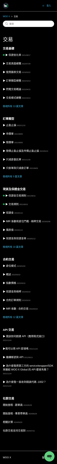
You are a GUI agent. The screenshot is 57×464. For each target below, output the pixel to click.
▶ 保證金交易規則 (15, 195)
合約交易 (8, 259)
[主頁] (6, 6)
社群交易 (8, 398)
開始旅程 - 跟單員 (13, 405)
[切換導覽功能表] (43, 5)
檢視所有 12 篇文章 (13, 317)
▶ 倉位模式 (9, 266)
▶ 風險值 (8, 230)
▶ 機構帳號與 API (13, 357)
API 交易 (8, 329)
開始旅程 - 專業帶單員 (15, 413)
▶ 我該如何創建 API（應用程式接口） (24, 336)
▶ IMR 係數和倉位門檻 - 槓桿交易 (22, 221)
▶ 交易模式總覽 (12, 97)
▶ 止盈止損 (9, 125)
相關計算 (8, 422)
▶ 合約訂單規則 (12, 300)
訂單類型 (8, 118)
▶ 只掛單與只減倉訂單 (16, 168)
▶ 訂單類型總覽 (12, 80)
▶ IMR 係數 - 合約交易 (15, 308)
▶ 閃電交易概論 (12, 89)
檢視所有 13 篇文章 (13, 106)
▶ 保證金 (8, 212)
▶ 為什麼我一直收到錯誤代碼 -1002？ (24, 382)
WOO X (6, 16)
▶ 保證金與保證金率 (14, 238)
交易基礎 (8, 48)
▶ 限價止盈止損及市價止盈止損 (21, 151)
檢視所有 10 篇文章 (13, 246)
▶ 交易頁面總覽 (12, 63)
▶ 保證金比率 (13, 55)
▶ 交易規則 (12, 204)
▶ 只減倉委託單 (12, 159)
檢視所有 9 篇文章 (12, 176)
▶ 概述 (7, 274)
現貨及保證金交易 (14, 189)
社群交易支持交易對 (14, 430)
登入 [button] (49, 5)
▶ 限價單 (8, 142)
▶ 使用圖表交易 (12, 72)
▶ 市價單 (8, 133)
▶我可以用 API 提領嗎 (15, 348)
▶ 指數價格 (9, 283)
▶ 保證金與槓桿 (12, 291)
